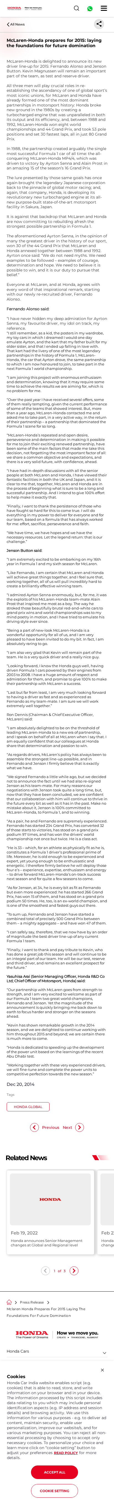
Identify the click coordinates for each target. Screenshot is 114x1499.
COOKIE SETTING (54, 1491)
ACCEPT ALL (54, 1472)
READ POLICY (66, 1453)
